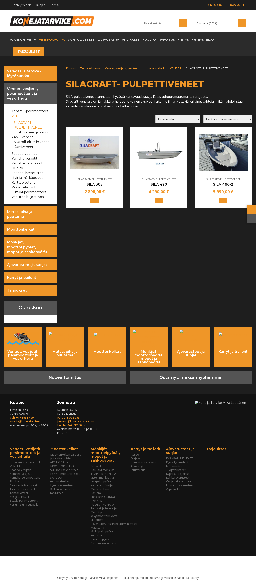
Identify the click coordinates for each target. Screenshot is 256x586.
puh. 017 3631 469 (22, 417)
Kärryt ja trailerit (21, 277)
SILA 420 (159, 184)
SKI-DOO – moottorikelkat (59, 479)
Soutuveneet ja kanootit (33, 132)
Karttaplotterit (23, 182)
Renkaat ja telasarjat (104, 508)
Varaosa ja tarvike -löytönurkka (24, 73)
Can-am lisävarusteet (104, 543)
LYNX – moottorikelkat (65, 474)
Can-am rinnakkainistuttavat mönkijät (103, 496)
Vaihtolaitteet (81, 39)
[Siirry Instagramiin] (243, 39)
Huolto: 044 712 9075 (71, 425)
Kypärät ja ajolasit (177, 474)
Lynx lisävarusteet (61, 485)
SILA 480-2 (223, 184)
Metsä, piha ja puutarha (19, 214)
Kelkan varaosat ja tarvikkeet (62, 491)
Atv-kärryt (137, 466)
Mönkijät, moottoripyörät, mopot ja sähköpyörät (27, 247)
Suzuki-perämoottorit (29, 192)
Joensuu (56, 5)
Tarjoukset (28, 52)
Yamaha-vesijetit (24, 158)
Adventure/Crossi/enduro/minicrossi (114, 524)
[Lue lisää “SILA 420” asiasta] (159, 200)
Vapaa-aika (173, 489)
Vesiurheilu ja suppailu (30, 197)
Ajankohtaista (23, 39)
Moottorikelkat (21, 229)
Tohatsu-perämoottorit (30, 111)
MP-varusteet (175, 466)
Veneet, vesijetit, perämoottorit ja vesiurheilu (22, 93)
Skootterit (97, 520)
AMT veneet (23, 137)
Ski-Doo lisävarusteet (64, 470)
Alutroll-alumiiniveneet (32, 142)
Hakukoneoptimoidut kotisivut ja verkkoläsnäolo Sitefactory (160, 578)
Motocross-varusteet (179, 485)
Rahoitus (167, 39)
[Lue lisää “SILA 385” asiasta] (94, 200)
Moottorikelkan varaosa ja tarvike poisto (65, 456)
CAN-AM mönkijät (102, 470)
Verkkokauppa (52, 39)
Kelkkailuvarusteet (177, 477)
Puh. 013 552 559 (68, 417)
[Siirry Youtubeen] (229, 39)
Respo (135, 454)
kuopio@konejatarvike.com (27, 421)
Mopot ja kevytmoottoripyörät (104, 514)
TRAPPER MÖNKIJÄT (104, 474)
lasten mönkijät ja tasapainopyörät (102, 479)
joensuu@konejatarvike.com (75, 421)
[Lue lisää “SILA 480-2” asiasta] (223, 200)
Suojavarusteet (176, 470)
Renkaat (96, 466)
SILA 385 (94, 184)
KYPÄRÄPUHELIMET (179, 458)
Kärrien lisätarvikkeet (144, 462)
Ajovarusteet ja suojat (27, 265)
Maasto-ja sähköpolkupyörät (102, 529)
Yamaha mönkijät (102, 485)
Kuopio (40, 5)
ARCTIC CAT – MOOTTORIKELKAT (63, 464)
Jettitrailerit (138, 470)
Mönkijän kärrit (100, 489)
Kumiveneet (23, 147)
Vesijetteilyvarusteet (179, 481)
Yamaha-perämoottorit (30, 163)
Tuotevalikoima (90, 68)
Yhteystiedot (204, 39)
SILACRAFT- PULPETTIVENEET (29, 125)
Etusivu (71, 68)
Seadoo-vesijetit (24, 154)
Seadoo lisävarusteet (28, 173)
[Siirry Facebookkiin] (236, 39)
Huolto (149, 39)
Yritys (183, 39)
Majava (135, 458)
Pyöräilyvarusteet (177, 462)
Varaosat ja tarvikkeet (118, 39)
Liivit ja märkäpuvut (27, 178)
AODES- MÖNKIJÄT (103, 504)
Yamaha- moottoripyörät (101, 537)
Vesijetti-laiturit (24, 187)
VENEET (18, 116)
